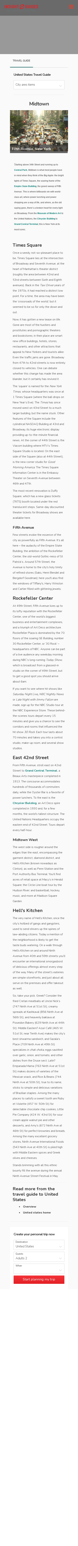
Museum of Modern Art (49, 213)
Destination (22, 1242)
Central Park (20, 170)
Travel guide (21, 60)
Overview (29, 1207)
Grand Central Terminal (26, 224)
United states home (37, 1213)
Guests (19, 1254)
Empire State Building (25, 186)
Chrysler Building (46, 218)
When (19, 1266)
